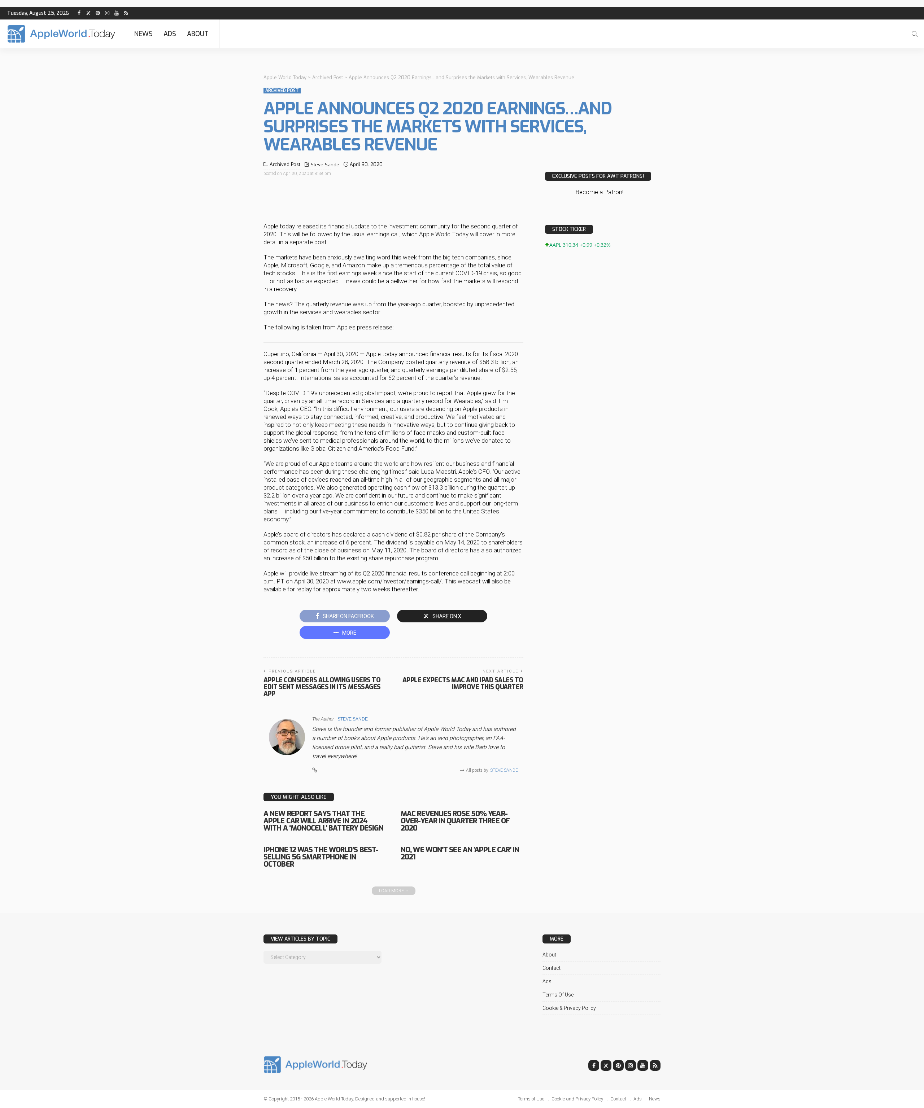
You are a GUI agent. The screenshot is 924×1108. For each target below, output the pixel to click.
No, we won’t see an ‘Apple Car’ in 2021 (460, 853)
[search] (914, 33)
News (143, 34)
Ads (170, 34)
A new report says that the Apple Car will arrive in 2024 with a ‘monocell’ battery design (323, 821)
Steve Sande (325, 165)
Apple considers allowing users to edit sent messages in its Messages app (322, 687)
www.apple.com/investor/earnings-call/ (389, 581)
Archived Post (282, 90)
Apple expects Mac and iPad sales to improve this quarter (462, 683)
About (198, 34)
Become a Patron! (599, 192)
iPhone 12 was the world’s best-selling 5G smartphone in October (320, 857)
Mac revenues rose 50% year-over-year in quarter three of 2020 (455, 821)
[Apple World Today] (61, 34)
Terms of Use (558, 995)
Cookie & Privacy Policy (569, 1008)
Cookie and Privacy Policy (577, 1099)
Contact (551, 968)
